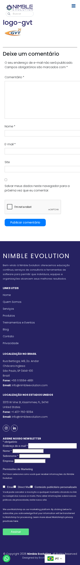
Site (7, 162)
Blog (6, 329)
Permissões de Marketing (18, 469)
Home (7, 295)
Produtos (9, 316)
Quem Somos (12, 302)
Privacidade (11, 343)
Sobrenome (10, 455)
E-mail (10, 144)
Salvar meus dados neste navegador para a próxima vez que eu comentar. (37, 188)
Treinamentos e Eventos (19, 322)
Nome (10, 126)
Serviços (8, 309)
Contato (8, 336)
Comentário (14, 77)
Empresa (8, 460)
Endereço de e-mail (15, 445)
